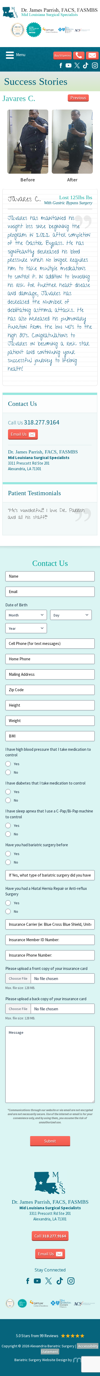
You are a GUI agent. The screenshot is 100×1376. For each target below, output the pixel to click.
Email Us (19, 434)
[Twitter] (77, 67)
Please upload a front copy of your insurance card (46, 968)
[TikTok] (85, 67)
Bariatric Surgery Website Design (40, 1359)
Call (50, 1236)
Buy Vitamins (62, 55)
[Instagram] (94, 67)
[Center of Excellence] (10, 1303)
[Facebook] (60, 67)
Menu (20, 54)
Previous (78, 97)
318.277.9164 (41, 422)
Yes (16, 763)
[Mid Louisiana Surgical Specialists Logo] (49, 12)
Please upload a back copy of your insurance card (45, 998)
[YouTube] (68, 67)
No (16, 772)
